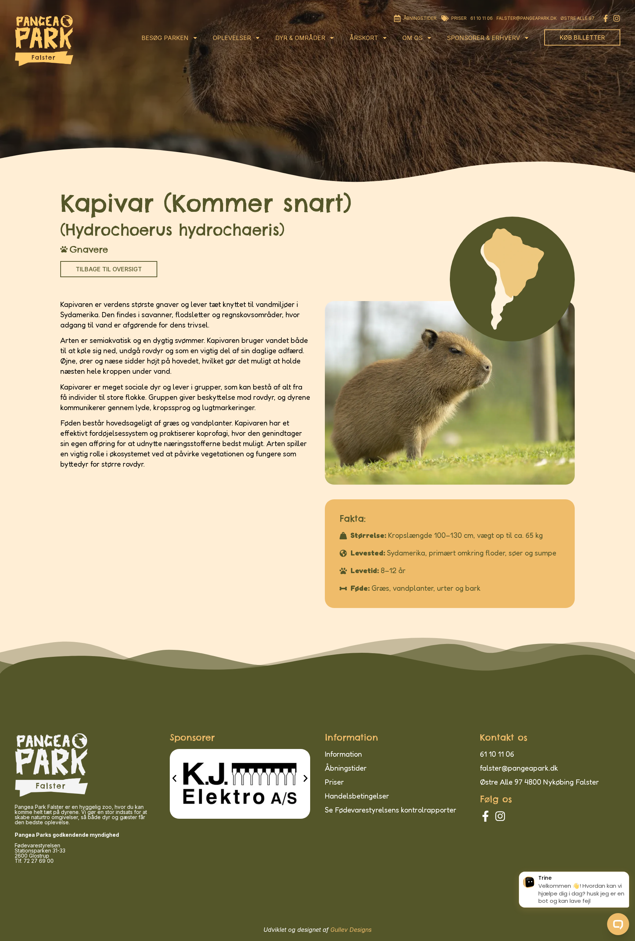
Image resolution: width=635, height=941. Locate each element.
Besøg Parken (165, 37)
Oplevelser (232, 37)
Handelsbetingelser (357, 796)
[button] (174, 778)
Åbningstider (346, 768)
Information (343, 754)
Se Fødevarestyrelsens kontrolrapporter (390, 810)
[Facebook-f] (605, 18)
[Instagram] (616, 18)
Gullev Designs (351, 929)
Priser (334, 782)
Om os (412, 37)
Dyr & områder (300, 37)
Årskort (363, 37)
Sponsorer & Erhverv (483, 37)
